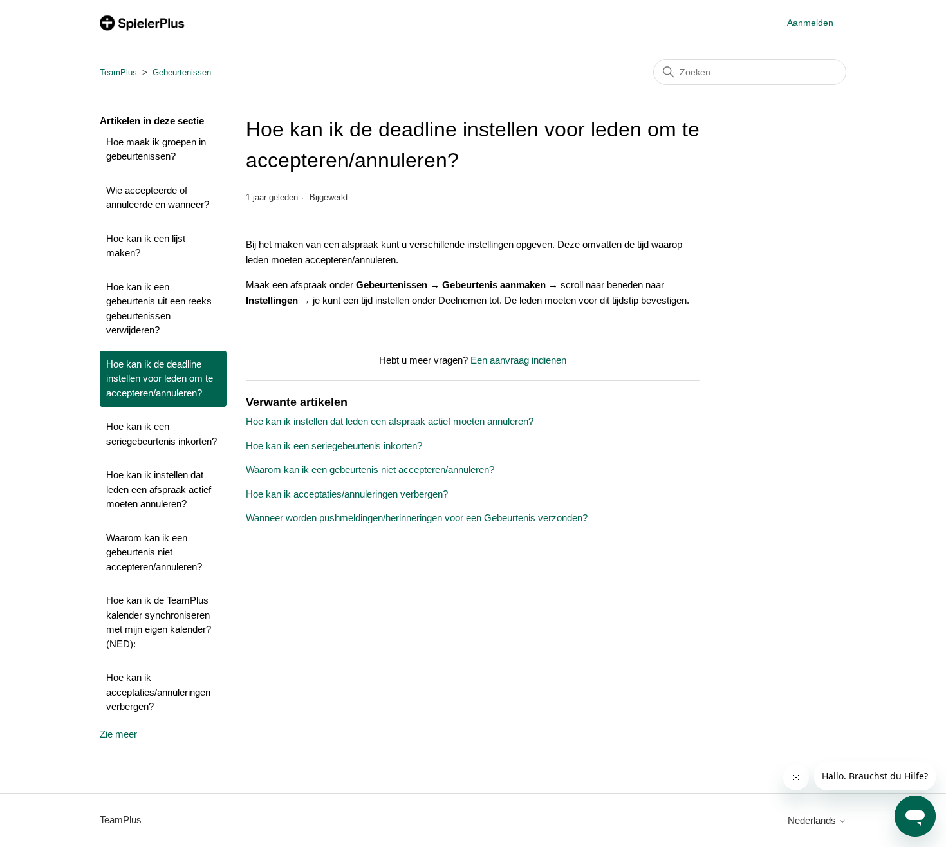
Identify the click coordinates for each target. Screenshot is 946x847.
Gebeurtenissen (182, 72)
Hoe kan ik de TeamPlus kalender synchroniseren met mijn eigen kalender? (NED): (158, 622)
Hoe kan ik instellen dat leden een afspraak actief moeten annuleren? (158, 489)
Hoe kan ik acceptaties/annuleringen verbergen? (158, 692)
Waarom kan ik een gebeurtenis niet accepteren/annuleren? (154, 552)
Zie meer (118, 734)
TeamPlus (118, 72)
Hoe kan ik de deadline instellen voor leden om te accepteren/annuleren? (159, 378)
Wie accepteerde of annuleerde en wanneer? (157, 197)
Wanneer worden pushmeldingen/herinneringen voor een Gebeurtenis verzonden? (417, 517)
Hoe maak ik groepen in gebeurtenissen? (156, 149)
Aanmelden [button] (810, 22)
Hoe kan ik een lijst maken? (145, 246)
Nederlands (813, 820)
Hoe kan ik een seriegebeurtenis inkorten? (161, 434)
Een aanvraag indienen (518, 360)
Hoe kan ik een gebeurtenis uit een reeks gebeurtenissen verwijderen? (159, 308)
